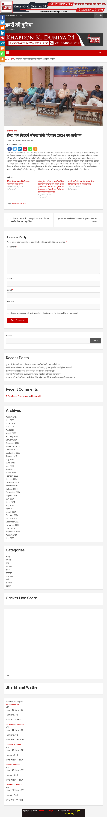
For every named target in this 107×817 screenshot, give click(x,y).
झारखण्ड (10, 131)
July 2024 (10, 499)
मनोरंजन (9, 573)
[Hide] (1, 64)
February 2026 (12, 436)
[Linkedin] (20, 149)
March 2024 (11, 512)
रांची (15, 131)
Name (10, 278)
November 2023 (12, 525)
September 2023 (13, 531)
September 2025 (13, 453)
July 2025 (10, 459)
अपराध (8, 560)
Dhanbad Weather (13, 744)
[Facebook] (9, 149)
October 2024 (11, 489)
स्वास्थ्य (8, 586)
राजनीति (9, 583)
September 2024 (13, 492)
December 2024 (12, 482)
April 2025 (10, 469)
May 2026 (10, 427)
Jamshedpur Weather (15, 724)
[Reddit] (2, 27)
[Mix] (2, 48)
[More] (35, 149)
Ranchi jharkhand (19, 203)
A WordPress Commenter (17, 396)
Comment (12, 247)
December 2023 (12, 522)
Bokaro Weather (13, 764)
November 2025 (12, 446)
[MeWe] (2, 43)
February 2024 (12, 515)
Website (10, 301)
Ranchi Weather (12, 704)
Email (10, 290)
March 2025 (11, 472)
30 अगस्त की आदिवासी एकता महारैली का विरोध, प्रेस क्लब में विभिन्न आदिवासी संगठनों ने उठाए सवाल (40, 377)
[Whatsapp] (30, 149)
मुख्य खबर (9, 576)
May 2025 (10, 466)
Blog (8, 556)
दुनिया (8, 569)
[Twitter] (15, 149)
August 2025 (11, 456)
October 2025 (11, 449)
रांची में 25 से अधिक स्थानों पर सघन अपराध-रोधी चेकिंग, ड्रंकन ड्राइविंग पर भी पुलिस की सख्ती (39, 367)
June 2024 (10, 502)
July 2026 (10, 420)
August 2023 (11, 535)
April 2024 (10, 509)
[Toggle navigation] (7, 53)
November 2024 (12, 486)
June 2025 (10, 463)
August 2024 (11, 495)
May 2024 (10, 505)
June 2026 (10, 423)
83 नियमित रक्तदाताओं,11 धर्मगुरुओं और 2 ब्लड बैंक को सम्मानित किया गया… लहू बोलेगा (29, 220)
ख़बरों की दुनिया (18, 25)
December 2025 (12, 443)
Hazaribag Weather (14, 785)
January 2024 (11, 518)
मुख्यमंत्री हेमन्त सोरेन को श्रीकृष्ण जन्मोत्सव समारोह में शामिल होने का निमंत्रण (33, 364)
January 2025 (11, 479)
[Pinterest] (25, 149)
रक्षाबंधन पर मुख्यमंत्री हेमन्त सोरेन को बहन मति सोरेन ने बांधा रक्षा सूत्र (30, 371)
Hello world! (36, 396)
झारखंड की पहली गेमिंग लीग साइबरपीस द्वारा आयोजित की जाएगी (77, 220)
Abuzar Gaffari (26, 140)
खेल (7, 563)
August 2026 (11, 417)
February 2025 (12, 476)
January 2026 (11, 440)
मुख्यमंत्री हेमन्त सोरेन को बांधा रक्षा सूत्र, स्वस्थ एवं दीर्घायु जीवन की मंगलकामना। (34, 374)
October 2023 (11, 528)
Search (9, 335)
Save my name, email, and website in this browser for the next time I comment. (44, 313)
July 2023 (10, 538)
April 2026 (10, 430)
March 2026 (11, 433)
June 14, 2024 (13, 140)
